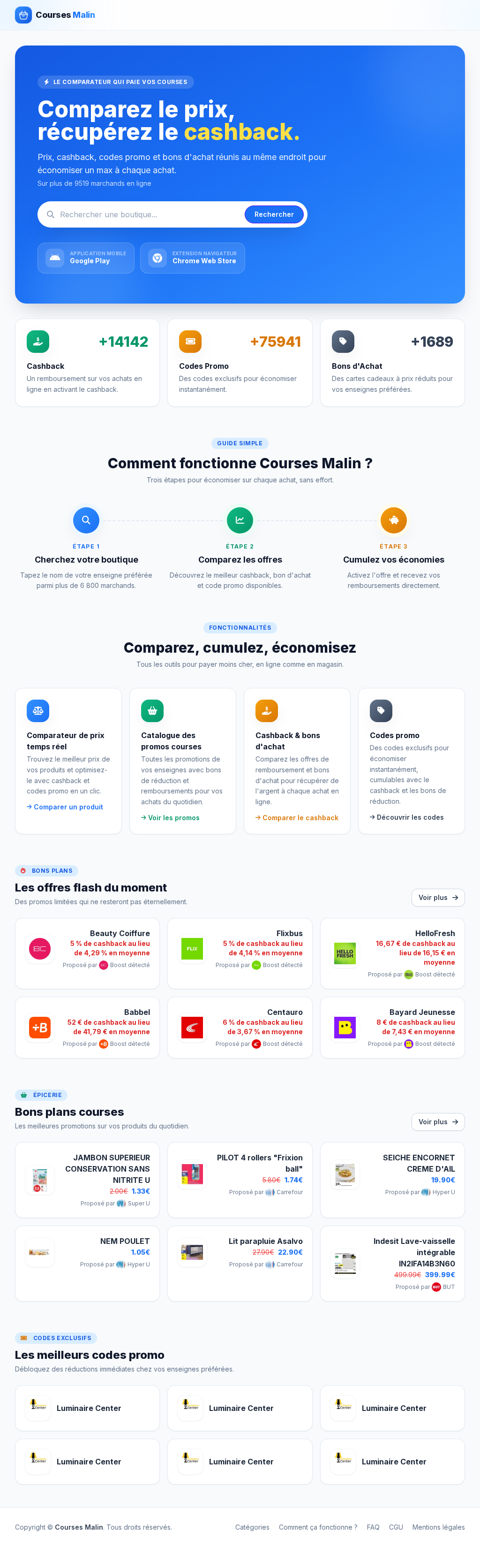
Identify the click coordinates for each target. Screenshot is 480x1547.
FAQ (373, 1527)
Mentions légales (438, 1527)
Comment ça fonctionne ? (318, 1527)
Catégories (252, 1527)
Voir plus (433, 897)
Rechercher (274, 214)
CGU (396, 1527)
